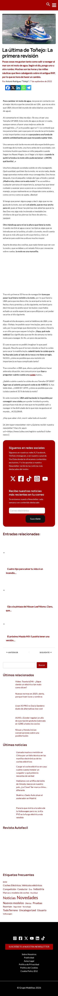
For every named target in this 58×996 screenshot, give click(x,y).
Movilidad (34, 893)
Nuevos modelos (13, 903)
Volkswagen (7, 914)
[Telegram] (28, 87)
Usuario (41, 910)
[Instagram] (15, 938)
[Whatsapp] (23, 87)
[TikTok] (43, 938)
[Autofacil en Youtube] (45, 480)
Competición (9, 889)
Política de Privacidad (29, 964)
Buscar (42, 665)
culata (32, 374)
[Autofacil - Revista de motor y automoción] (13, 5)
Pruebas (37, 903)
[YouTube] (32, 938)
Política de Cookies (29, 967)
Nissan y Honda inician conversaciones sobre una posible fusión (27, 733)
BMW (5, 882)
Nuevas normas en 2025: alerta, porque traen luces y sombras (29, 695)
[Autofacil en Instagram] (37, 481)
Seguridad (17, 907)
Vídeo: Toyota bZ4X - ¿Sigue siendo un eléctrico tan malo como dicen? (28, 684)
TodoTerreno (10, 910)
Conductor (22, 889)
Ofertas (28, 903)
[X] (13, 87)
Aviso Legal (29, 961)
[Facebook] (7, 87)
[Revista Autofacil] (25, 848)
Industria (38, 889)
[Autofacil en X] (13, 480)
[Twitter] (26, 938)
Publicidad (29, 957)
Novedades (27, 897)
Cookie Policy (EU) (29, 971)
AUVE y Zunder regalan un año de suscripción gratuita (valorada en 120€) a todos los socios (30, 720)
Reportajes (7, 906)
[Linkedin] (18, 87)
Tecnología (26, 907)
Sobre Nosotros (29, 954)
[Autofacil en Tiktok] (29, 480)
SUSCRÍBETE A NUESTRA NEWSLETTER (29, 946)
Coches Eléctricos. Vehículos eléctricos (22, 885)
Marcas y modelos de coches (16, 892)
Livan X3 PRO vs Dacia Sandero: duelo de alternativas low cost (30, 707)
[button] (48, 4)
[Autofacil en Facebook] (21, 481)
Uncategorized (27, 910)
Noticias (9, 898)
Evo (30, 889)
